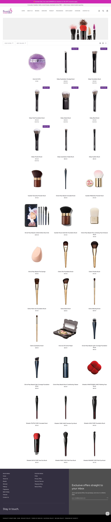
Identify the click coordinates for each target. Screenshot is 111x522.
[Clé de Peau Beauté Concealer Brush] (65, 178)
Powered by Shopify (71, 518)
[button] (30, 11)
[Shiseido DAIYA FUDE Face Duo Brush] (36, 443)
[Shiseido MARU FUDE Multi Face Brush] (65, 443)
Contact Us (6, 497)
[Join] (106, 498)
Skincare (5, 484)
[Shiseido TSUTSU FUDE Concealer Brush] (36, 406)
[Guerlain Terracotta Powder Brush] (36, 178)
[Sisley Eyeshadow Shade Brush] (65, 140)
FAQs (36, 476)
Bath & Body (6, 492)
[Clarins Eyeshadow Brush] (36, 328)
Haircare (5, 494)
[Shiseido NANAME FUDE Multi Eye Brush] (94, 443)
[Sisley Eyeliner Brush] (94, 140)
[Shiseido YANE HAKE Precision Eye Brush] (65, 406)
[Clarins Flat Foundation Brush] (65, 254)
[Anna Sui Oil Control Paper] (65, 328)
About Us (5, 478)
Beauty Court (8, 518)
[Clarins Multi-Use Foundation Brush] (36, 291)
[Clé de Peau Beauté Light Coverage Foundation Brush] (94, 328)
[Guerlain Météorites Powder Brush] (94, 178)
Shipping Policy (39, 484)
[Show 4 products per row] (106, 43)
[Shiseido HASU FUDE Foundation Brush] (94, 406)
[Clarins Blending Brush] (94, 291)
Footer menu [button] (39, 473)
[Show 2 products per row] (100, 43)
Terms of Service (39, 481)
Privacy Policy (38, 478)
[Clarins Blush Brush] (65, 291)
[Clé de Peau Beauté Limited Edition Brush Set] (36, 215)
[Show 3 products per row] (103, 43)
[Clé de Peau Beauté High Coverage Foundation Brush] (36, 367)
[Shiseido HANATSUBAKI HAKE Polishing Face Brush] (94, 367)
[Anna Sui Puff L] (36, 62)
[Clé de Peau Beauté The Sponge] (36, 254)
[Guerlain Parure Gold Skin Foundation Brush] (65, 215)
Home (4, 476)
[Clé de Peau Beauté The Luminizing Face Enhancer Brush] (94, 215)
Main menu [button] (6, 473)
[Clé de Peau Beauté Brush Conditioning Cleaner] (65, 367)
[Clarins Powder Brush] (94, 254)
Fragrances (6, 489)
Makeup (5, 486)
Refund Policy (38, 486)
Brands (5, 481)
